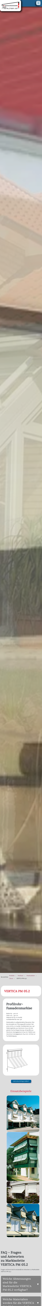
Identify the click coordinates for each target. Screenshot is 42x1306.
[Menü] (38, 3)
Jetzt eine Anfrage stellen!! (21, 1081)
